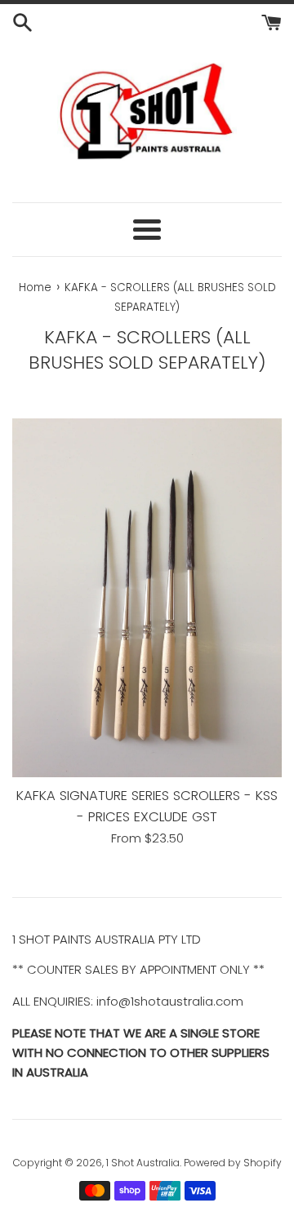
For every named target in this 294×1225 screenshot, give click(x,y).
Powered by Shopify (233, 1163)
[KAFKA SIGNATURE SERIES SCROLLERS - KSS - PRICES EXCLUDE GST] (147, 597)
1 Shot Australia (143, 1163)
